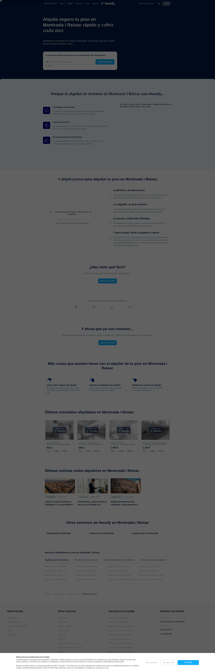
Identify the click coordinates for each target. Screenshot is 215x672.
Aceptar (188, 662)
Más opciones (151, 662)
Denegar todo (168, 662)
